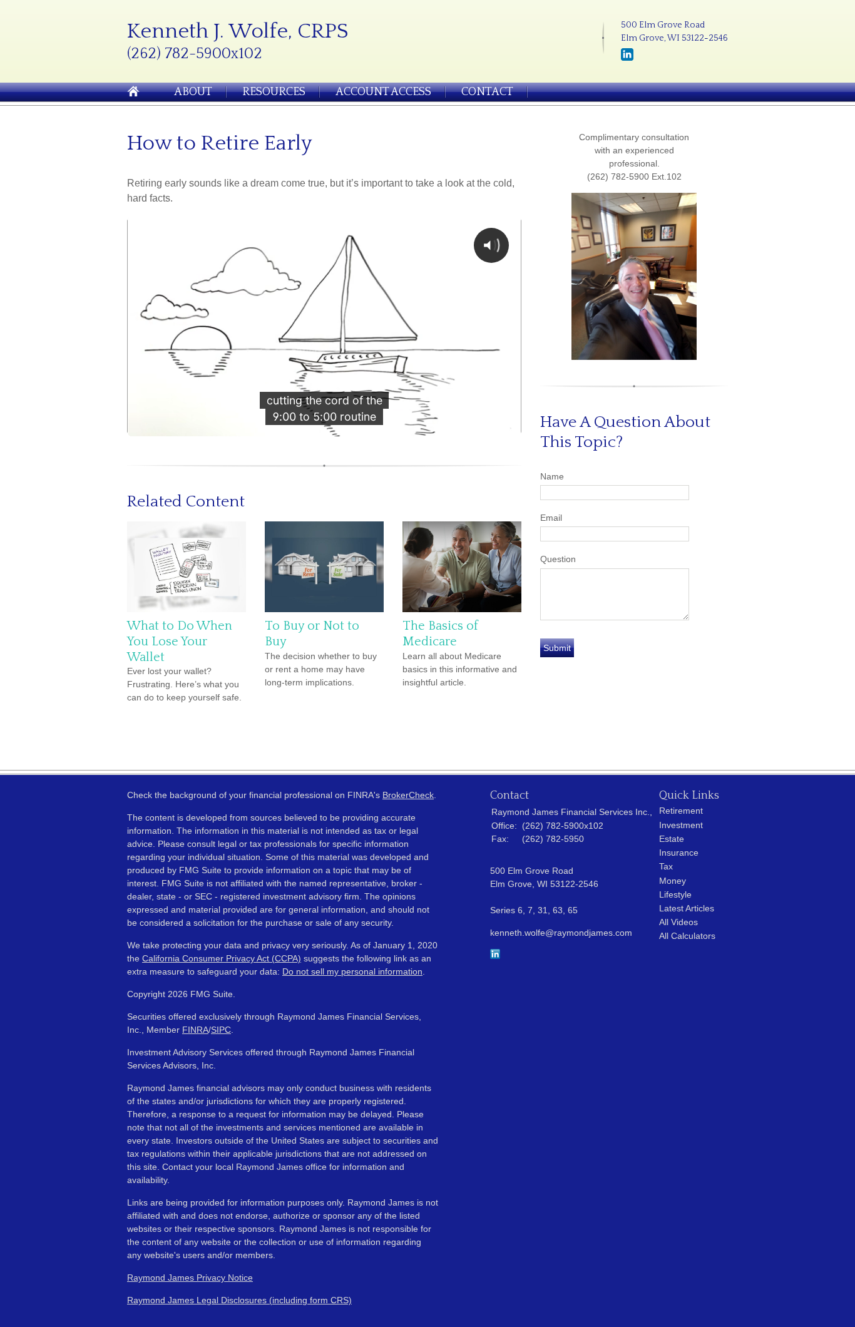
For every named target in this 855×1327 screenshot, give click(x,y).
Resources (273, 92)
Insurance (679, 853)
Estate (671, 839)
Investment (681, 825)
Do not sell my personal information (352, 971)
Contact (487, 92)
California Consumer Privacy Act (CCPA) (221, 958)
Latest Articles (686, 908)
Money (672, 881)
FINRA (195, 1030)
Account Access (383, 92)
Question (558, 559)
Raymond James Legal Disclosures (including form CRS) (239, 1300)
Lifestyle (675, 894)
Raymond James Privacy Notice (190, 1278)
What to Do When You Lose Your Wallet (179, 641)
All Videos (678, 922)
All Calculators (687, 936)
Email (551, 518)
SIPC (221, 1030)
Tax (666, 866)
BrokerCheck (408, 795)
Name (552, 476)
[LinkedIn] (627, 58)
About (193, 92)
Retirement (681, 811)
